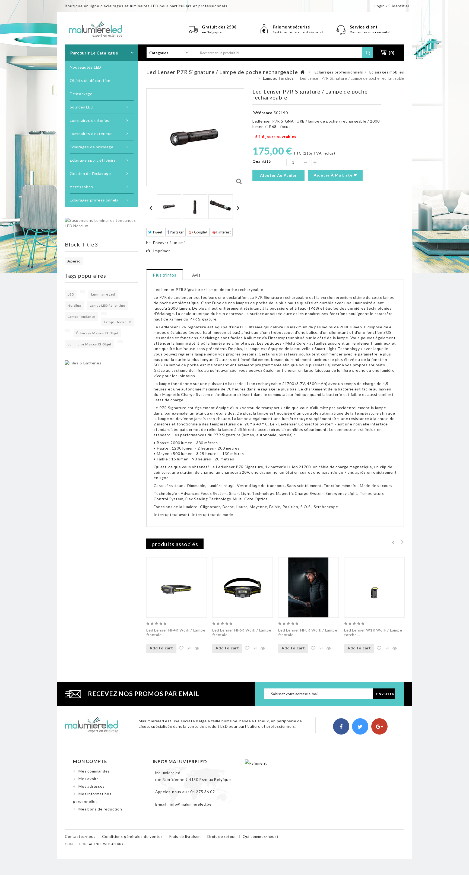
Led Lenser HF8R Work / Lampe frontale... (307, 632)
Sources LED (82, 107)
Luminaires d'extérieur (91, 133)
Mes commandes (94, 771)
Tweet (156, 232)
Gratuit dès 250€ (219, 26)
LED (71, 294)
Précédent (152, 208)
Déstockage (81, 93)
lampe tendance (81, 317)
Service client (364, 26)
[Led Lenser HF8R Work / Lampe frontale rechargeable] (308, 587)
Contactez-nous (80, 836)
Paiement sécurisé (291, 26)
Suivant (239, 208)
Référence (262, 112)
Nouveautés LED (85, 67)
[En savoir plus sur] (82, 291)
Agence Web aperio (106, 844)
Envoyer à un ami (169, 242)
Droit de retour (221, 836)
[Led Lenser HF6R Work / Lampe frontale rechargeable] (242, 587)
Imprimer (161, 250)
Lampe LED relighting (107, 305)
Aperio (74, 261)
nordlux (74, 305)
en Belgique (212, 32)
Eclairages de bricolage (91, 147)
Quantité (261, 161)
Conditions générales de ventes (132, 836)
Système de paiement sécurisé (298, 32)
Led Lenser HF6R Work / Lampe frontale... (241, 632)
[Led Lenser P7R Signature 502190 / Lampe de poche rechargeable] (169, 207)
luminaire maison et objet (90, 344)
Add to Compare (188, 648)
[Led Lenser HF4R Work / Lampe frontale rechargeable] (177, 587)
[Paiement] (256, 763)
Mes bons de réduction (100, 809)
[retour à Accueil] (302, 72)
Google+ (200, 232)
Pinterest (223, 232)
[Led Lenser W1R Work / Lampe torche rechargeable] (374, 587)
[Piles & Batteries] (83, 362)
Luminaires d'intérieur (90, 120)
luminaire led (103, 294)
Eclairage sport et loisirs (93, 160)
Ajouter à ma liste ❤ (335, 175)
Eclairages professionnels (94, 200)
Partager (176, 232)
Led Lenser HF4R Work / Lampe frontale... (175, 632)
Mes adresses (91, 786)
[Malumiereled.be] (95, 29)
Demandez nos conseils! (370, 32)
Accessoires (81, 186)
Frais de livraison (185, 836)
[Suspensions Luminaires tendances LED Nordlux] (101, 222)
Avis (196, 275)
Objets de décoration (90, 80)
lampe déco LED (117, 322)
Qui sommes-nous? (261, 836)
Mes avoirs (88, 778)
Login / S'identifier (392, 6)
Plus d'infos (164, 275)
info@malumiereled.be (191, 804)
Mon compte (90, 761)
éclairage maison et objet (97, 333)
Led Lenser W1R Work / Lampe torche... (373, 632)
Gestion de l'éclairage (90, 173)
